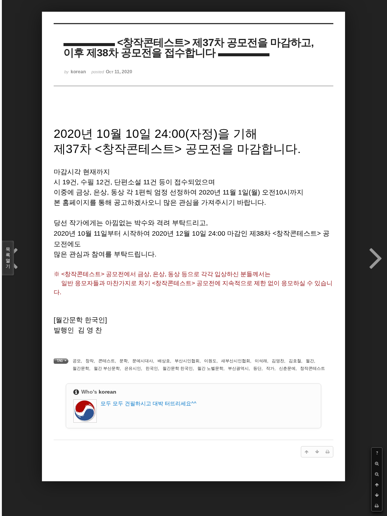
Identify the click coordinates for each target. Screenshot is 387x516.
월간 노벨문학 (210, 368)
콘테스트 (106, 360)
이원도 (210, 360)
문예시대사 (142, 360)
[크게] (377, 463)
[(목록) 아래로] (377, 495)
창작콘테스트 (312, 368)
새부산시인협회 (235, 360)
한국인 (152, 368)
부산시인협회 (187, 360)
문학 (123, 360)
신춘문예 (287, 368)
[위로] (377, 484)
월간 (310, 360)
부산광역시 (238, 368)
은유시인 (132, 368)
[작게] (377, 474)
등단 (257, 368)
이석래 (261, 360)
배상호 (164, 360)
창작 (89, 360)
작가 (270, 368)
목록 (8, 258)
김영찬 (278, 360)
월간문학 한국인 (178, 368)
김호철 (295, 360)
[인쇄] (377, 506)
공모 (77, 360)
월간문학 (81, 368)
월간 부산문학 (107, 368)
